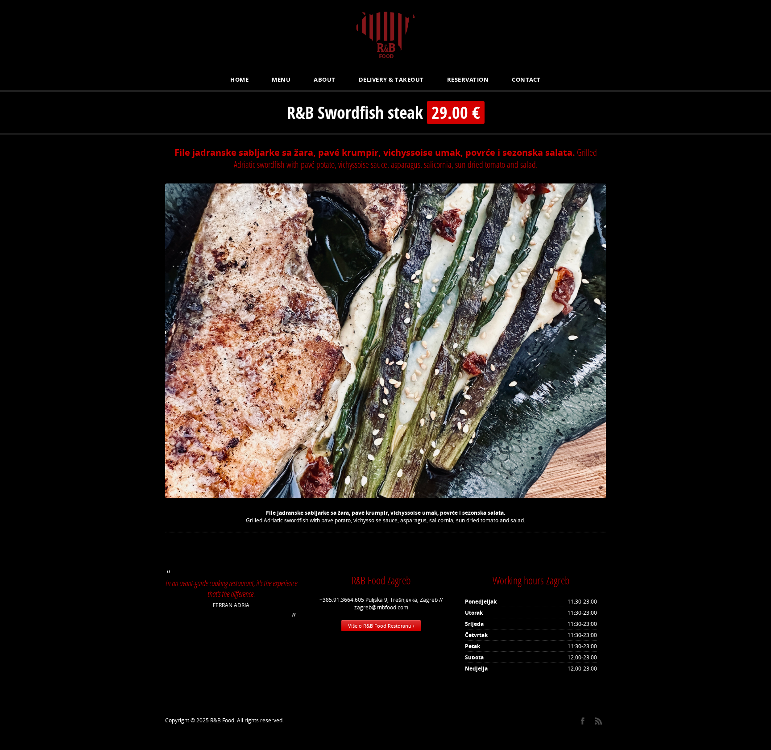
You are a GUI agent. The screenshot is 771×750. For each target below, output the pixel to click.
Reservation (468, 79)
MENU (281, 79)
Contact (526, 79)
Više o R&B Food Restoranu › (381, 625)
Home (239, 79)
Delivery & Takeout (391, 79)
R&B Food (222, 720)
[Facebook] (582, 721)
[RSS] (598, 721)
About (325, 79)
